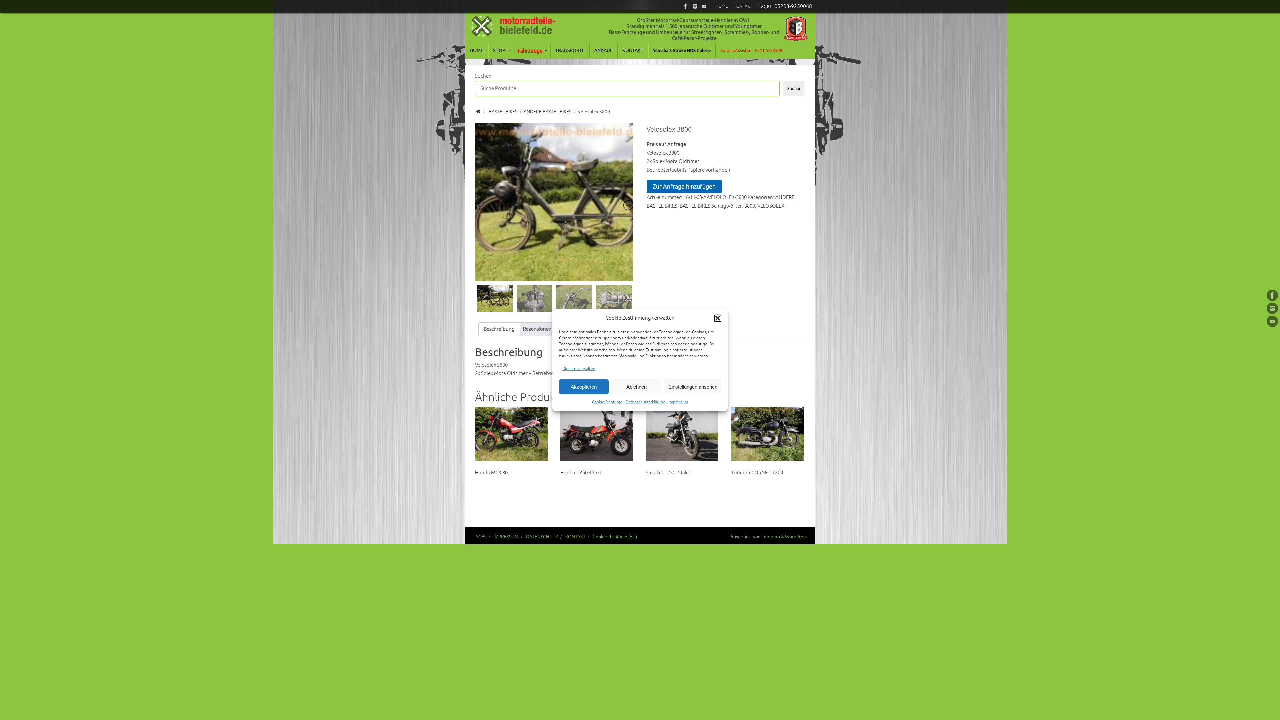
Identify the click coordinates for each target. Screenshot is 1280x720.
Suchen (483, 76)
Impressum (678, 402)
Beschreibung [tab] (499, 329)
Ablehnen (636, 386)
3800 (749, 206)
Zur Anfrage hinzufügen (684, 186)
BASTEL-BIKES (503, 112)
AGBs (480, 537)
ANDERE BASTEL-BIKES (547, 112)
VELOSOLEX (770, 206)
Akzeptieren (584, 386)
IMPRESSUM (506, 537)
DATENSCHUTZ (542, 537)
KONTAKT (575, 537)
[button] (717, 318)
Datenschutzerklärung (645, 402)
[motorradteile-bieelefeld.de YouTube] (704, 6)
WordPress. (796, 537)
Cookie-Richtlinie (607, 402)
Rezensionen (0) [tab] (541, 329)
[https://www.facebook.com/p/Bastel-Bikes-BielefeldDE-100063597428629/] (685, 6)
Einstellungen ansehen (692, 386)
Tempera (771, 537)
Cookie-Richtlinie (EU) (615, 537)
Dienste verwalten (578, 368)
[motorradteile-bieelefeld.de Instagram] (695, 6)
